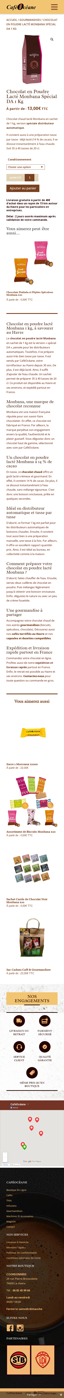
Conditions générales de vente (23, 1258)
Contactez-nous (33, 676)
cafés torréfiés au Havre (28, 634)
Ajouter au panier (23, 188)
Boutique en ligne (16, 1190)
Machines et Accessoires (19, 1216)
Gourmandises (14, 1211)
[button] (52, 39)
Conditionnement (19, 159)
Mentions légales (16, 1247)
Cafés (9, 1195)
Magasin (11, 1221)
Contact (10, 1227)
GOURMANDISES (30, 20)
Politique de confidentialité (21, 1252)
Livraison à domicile (17, 1242)
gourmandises (30, 625)
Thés (9, 1200)
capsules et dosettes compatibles (28, 638)
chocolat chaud (31, 472)
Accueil (11, 20)
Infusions (11, 1206)
